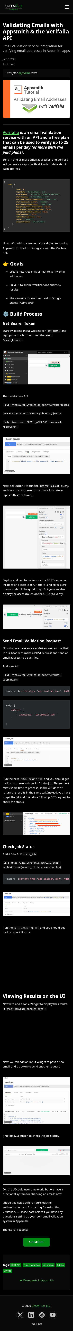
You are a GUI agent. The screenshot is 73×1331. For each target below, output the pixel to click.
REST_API (15, 1265)
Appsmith (24, 73)
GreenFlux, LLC (41, 1306)
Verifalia (11, 132)
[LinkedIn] (31, 1315)
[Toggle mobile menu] (66, 6)
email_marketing (32, 1265)
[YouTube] (53, 1315)
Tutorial (60, 1265)
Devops (7, 1270)
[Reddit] (42, 1315)
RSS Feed (36, 1323)
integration (48, 1265)
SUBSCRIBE (36, 1242)
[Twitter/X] (20, 1315)
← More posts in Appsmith (37, 1280)
